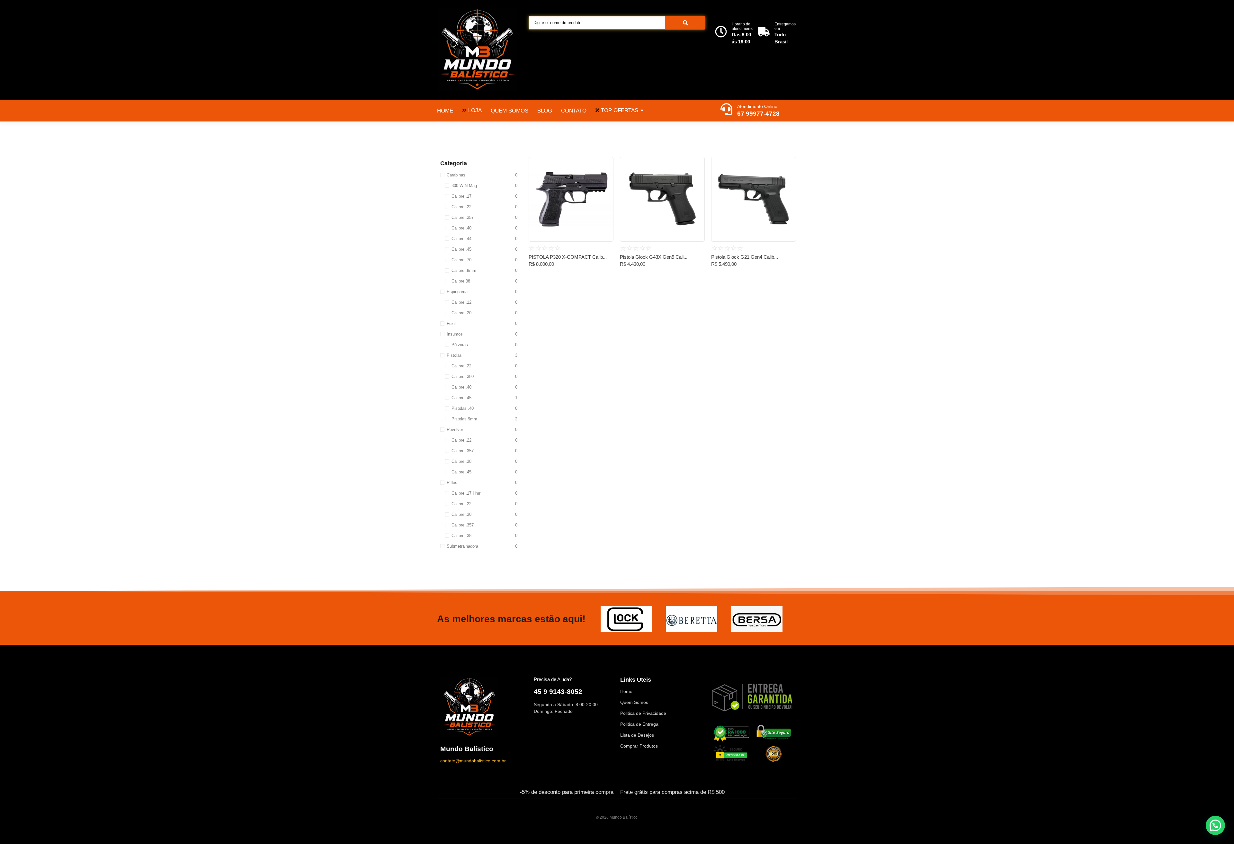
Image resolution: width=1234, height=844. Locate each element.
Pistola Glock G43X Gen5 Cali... (653, 257)
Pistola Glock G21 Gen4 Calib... (744, 257)
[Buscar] (685, 23)
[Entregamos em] (764, 32)
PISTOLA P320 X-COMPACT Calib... (568, 257)
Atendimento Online (757, 106)
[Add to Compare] (606, 176)
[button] (1215, 825)
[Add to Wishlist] (606, 163)
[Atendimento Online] (726, 110)
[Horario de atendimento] (721, 32)
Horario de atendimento (743, 26)
